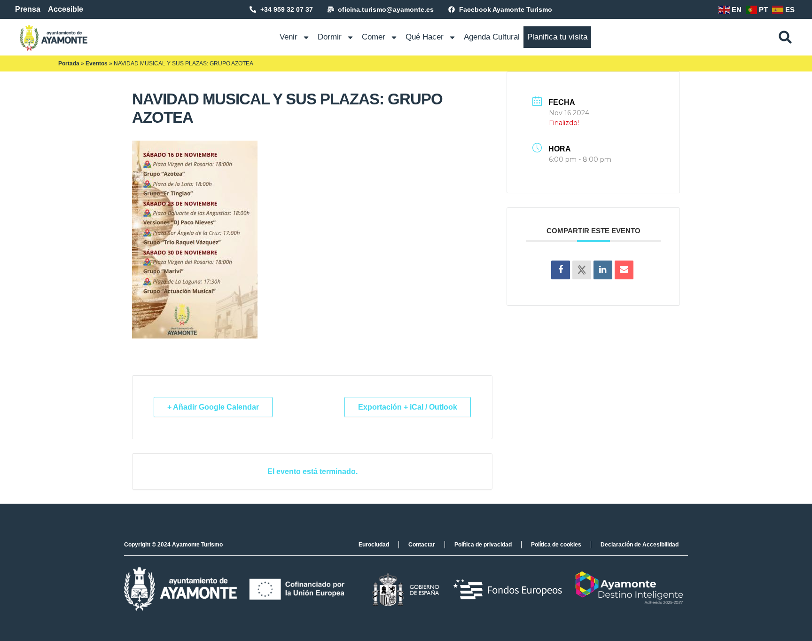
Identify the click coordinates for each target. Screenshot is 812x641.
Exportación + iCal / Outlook (407, 407)
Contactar (421, 544)
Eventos (97, 63)
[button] (785, 37)
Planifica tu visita (557, 36)
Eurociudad (374, 544)
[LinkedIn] (602, 270)
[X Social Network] (581, 270)
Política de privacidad (483, 544)
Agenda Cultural (492, 36)
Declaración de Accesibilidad (640, 544)
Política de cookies (556, 544)
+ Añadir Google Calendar (213, 407)
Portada (68, 63)
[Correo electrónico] (624, 270)
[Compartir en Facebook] (560, 270)
